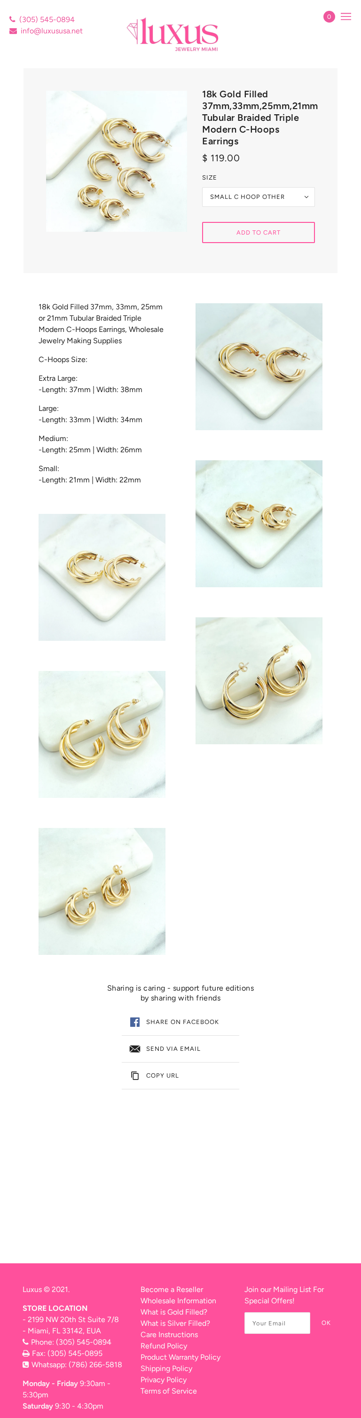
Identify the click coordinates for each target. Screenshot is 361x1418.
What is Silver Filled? (175, 1323)
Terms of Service (169, 1390)
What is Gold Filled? (174, 1312)
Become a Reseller (172, 1289)
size (209, 177)
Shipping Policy (166, 1368)
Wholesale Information (178, 1300)
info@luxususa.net (52, 30)
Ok (326, 1322)
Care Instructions (169, 1334)
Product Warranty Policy (180, 1357)
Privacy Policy (164, 1379)
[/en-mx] (173, 34)
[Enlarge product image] (116, 161)
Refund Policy (164, 1345)
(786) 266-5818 (95, 1364)
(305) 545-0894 (47, 19)
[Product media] (102, 577)
